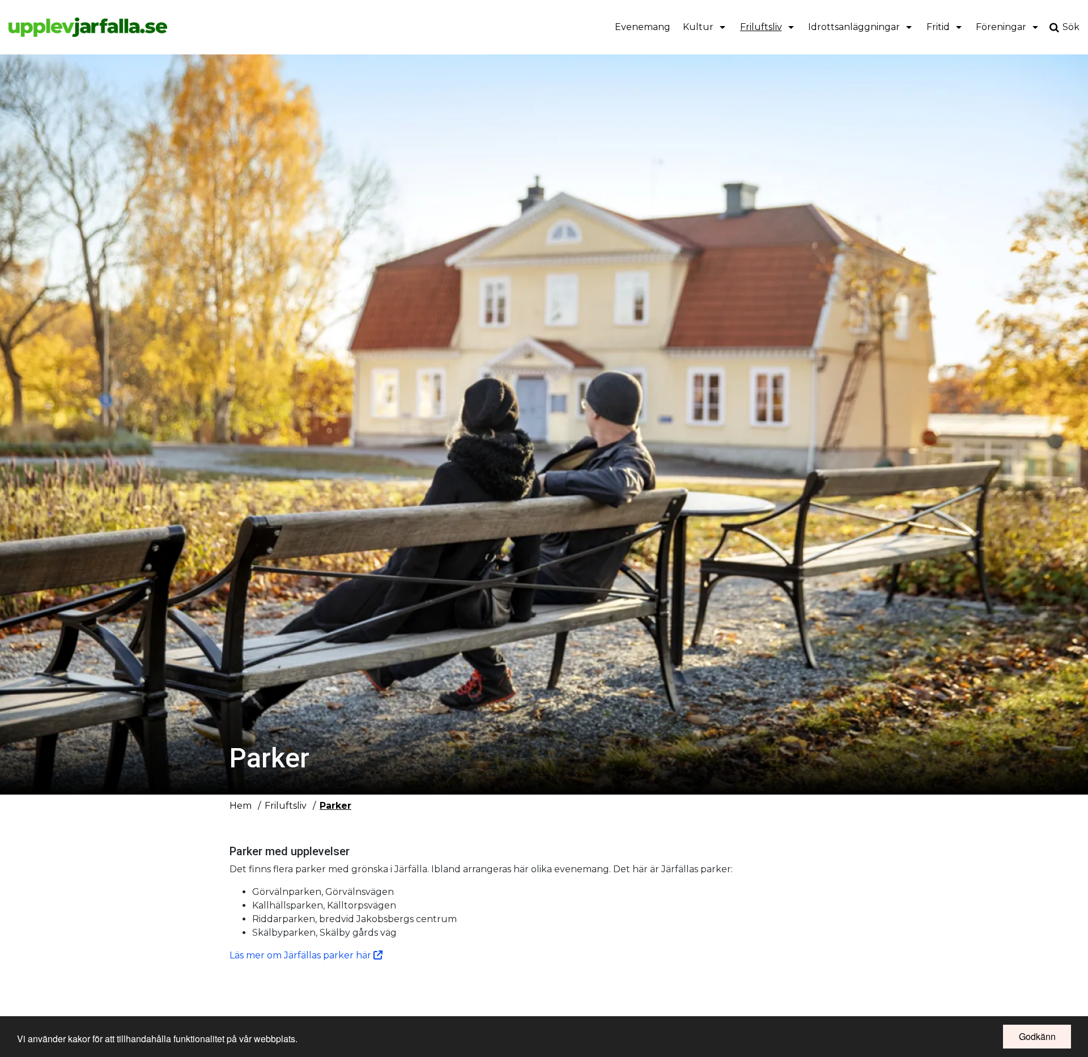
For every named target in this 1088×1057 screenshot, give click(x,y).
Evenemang (642, 27)
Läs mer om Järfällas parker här (301, 955)
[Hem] (87, 27)
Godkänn (1037, 1036)
